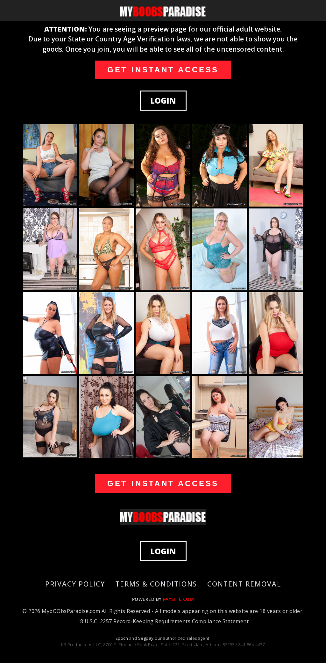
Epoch (122, 638)
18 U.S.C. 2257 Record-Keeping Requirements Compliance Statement (163, 621)
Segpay (146, 638)
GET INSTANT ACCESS (163, 69)
